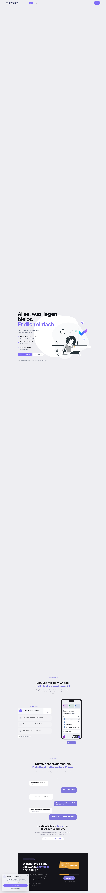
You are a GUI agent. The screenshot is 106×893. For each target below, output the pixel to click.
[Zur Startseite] (12, 3)
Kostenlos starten (25, 354)
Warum (21, 3)
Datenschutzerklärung (14, 882)
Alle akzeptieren (15, 885)
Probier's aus (71, 742)
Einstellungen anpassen (15, 888)
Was (26, 3)
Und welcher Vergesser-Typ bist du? (52, 838)
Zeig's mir (37, 354)
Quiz (31, 3)
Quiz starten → (69, 878)
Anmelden (97, 3)
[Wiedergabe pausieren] (19, 736)
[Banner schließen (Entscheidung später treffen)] (27, 875)
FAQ (36, 3)
